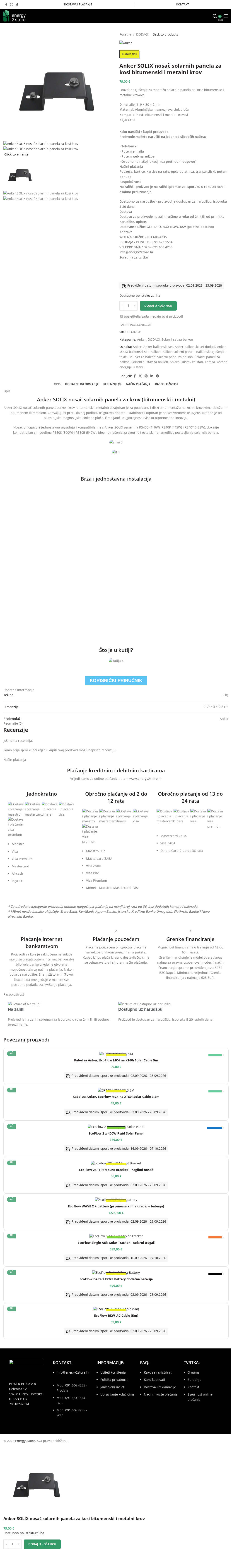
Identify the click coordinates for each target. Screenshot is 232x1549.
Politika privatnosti (114, 1379)
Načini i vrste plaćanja (161, 1394)
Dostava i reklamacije (160, 1387)
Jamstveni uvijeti (112, 1387)
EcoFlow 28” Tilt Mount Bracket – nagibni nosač (116, 1170)
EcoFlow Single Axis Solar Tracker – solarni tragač (116, 1242)
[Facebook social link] (6, 5)
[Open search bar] (215, 16)
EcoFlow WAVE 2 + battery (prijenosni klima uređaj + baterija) (116, 1206)
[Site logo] (14, 15)
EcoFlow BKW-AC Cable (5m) (116, 1315)
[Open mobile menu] (226, 15)
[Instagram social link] (11, 5)
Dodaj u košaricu (158, 306)
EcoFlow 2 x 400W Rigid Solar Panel (116, 1133)
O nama (194, 1372)
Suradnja (194, 1379)
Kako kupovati (154, 1379)
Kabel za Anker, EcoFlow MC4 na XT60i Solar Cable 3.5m (116, 1096)
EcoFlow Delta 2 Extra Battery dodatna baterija (116, 1279)
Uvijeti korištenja (113, 1372)
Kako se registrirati (158, 1372)
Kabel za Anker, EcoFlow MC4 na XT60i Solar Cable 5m (116, 1060)
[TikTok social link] (17, 5)
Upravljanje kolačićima (117, 1394)
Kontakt (193, 1387)
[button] (11, 1051)
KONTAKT (182, 4)
